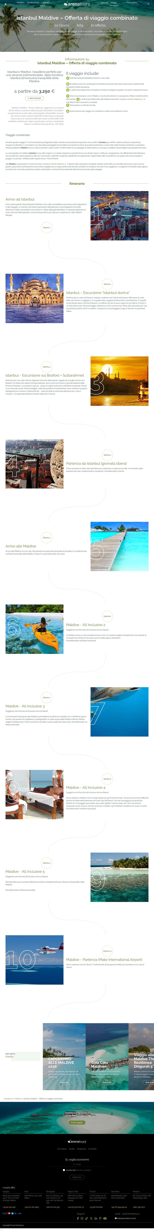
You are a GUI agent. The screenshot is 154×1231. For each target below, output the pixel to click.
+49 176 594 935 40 (119, 1207)
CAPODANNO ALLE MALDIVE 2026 (61, 1062)
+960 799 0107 (139, 1207)
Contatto (92, 1149)
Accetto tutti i (78, 1170)
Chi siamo (62, 1149)
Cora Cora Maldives (99, 1064)
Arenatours (8, 1099)
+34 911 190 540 (9, 1207)
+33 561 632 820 (96, 1207)
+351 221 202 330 (53, 1207)
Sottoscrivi (77, 1177)
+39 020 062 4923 (31, 1207)
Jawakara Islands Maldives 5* (131, 99)
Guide (72, 1149)
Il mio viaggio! (77, 1122)
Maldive (18, 1099)
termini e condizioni (84, 1170)
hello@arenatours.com (126, 1218)
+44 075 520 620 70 (76, 1207)
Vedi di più (64, 1082)
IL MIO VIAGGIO (34, 98)
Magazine (81, 1149)
